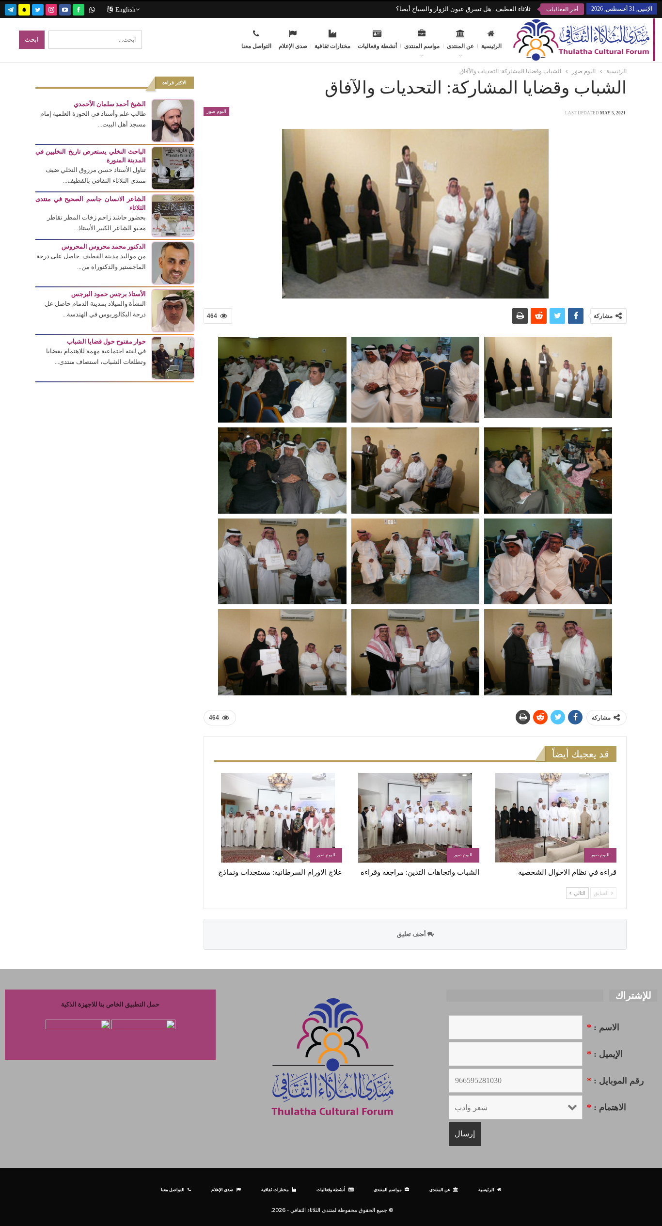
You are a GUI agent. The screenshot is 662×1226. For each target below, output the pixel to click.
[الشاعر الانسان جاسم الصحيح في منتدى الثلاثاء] (173, 215)
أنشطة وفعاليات (377, 46)
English (125, 9)
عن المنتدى (460, 46)
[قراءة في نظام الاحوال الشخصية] (552, 818)
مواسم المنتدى (422, 46)
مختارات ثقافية (332, 46)
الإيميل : (605, 1054)
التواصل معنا (256, 46)
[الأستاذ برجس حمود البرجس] (173, 310)
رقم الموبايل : (615, 1080)
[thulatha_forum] (51, 8)
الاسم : (603, 1027)
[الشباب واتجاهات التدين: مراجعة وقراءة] (415, 818)
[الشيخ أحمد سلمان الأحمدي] (173, 120)
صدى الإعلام (293, 46)
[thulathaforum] (78, 8)
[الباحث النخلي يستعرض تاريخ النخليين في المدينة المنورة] (173, 167)
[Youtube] (65, 8)
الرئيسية (491, 46)
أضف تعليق (412, 934)
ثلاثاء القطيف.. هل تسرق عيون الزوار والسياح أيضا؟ (463, 9)
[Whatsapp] (92, 8)
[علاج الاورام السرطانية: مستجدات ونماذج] (278, 818)
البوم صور (216, 111)
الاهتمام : (606, 1107)
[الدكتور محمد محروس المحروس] (173, 262)
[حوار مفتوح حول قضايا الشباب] (173, 357)
